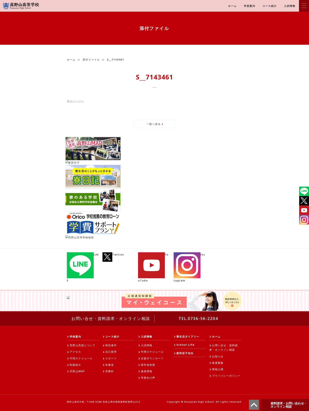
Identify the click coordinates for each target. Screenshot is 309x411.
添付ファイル (91, 59)
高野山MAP (77, 371)
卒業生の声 (148, 377)
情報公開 (218, 369)
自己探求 (111, 351)
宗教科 (109, 371)
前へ (75, 101)
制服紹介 (75, 364)
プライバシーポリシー (226, 375)
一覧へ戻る (153, 124)
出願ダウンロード (152, 358)
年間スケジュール (81, 358)
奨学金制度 (148, 364)
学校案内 (249, 6)
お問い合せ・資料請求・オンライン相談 (110, 318)
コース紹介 (270, 6)
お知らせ (218, 356)
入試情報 (289, 6)
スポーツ (111, 358)
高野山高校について (82, 345)
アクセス (75, 351)
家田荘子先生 (185, 353)
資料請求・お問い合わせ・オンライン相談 (289, 405)
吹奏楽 (109, 364)
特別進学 (111, 345)
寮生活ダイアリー (187, 336)
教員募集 (218, 362)
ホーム (232, 6)
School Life (185, 344)
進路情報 (146, 371)
